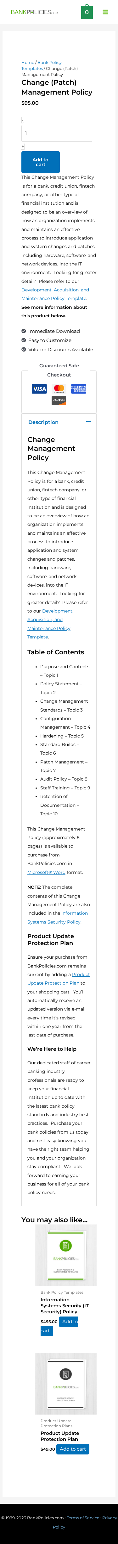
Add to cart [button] (59, 1326)
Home (27, 62)
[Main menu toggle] (105, 12)
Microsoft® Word (46, 872)
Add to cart (40, 162)
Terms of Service (83, 1518)
